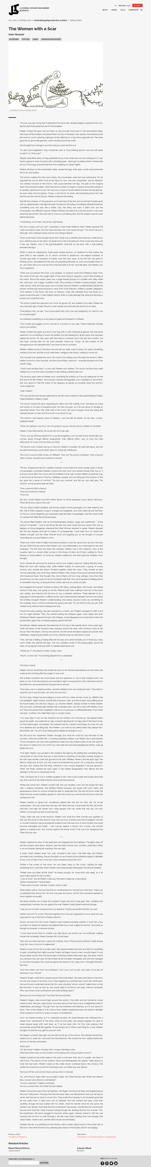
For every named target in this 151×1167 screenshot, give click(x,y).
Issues (114, 10)
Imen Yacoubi (16, 34)
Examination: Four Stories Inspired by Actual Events (96, 1137)
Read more (41, 1149)
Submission (133, 10)
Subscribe (44, 1163)
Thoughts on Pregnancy (17, 1137)
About (105, 10)
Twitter (111, 1163)
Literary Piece (76, 20)
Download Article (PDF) (51, 39)
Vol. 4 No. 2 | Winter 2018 (19, 20)
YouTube (116, 1163)
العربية (129, 5)
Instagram (107, 1163)
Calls (122, 10)
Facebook (102, 1163)
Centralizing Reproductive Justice (50, 20)
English (122, 5)
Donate (138, 5)
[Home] (13, 9)
